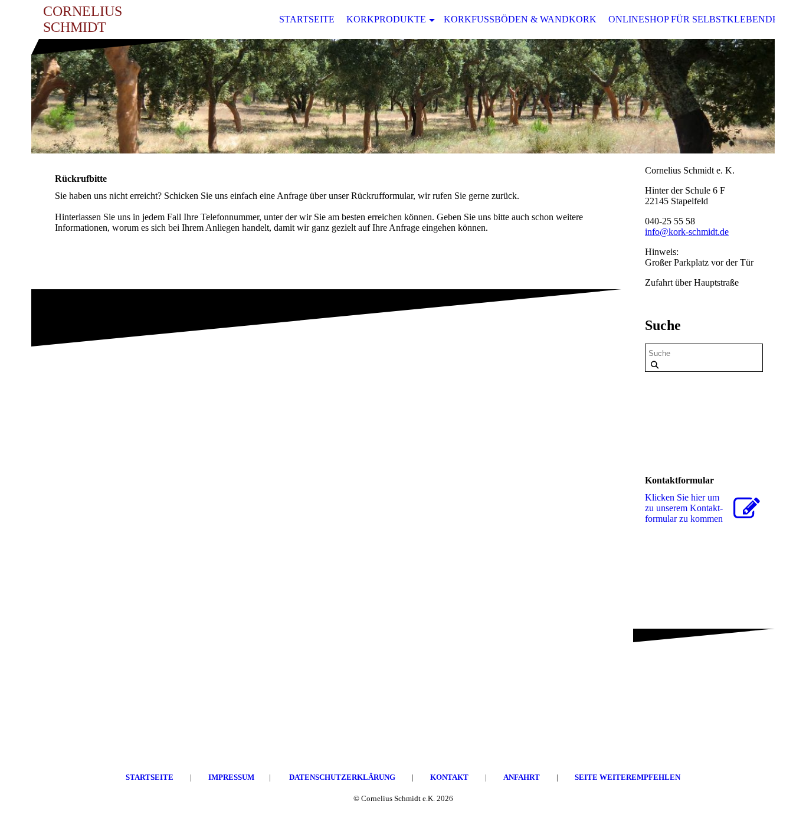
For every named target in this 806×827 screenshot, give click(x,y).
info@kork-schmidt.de (687, 232)
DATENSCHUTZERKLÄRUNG (342, 777)
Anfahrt (522, 777)
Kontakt (450, 777)
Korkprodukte (386, 19)
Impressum (231, 777)
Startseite (307, 19)
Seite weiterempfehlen (627, 777)
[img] (403, 96)
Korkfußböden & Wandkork (520, 19)
